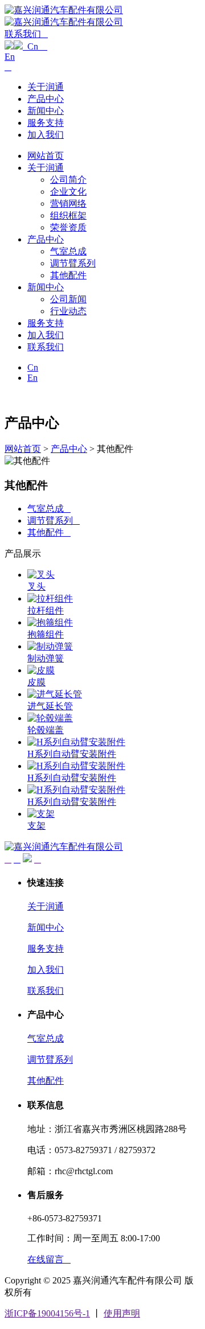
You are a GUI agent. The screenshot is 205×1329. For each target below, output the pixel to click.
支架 (36, 825)
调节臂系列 (73, 263)
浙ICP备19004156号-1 (47, 1313)
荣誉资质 (68, 227)
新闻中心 (45, 111)
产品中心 (45, 99)
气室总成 (68, 251)
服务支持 (45, 122)
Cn (35, 46)
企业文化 (68, 191)
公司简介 (68, 179)
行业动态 (68, 311)
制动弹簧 (45, 658)
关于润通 (45, 87)
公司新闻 (68, 299)
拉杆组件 (45, 610)
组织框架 (68, 215)
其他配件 (68, 275)
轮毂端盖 (45, 730)
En (10, 56)
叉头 (36, 586)
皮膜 (36, 682)
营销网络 (68, 203)
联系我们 (45, 347)
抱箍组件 (45, 634)
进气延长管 (50, 706)
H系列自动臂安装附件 (71, 754)
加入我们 (45, 134)
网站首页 (45, 156)
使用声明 (122, 1313)
